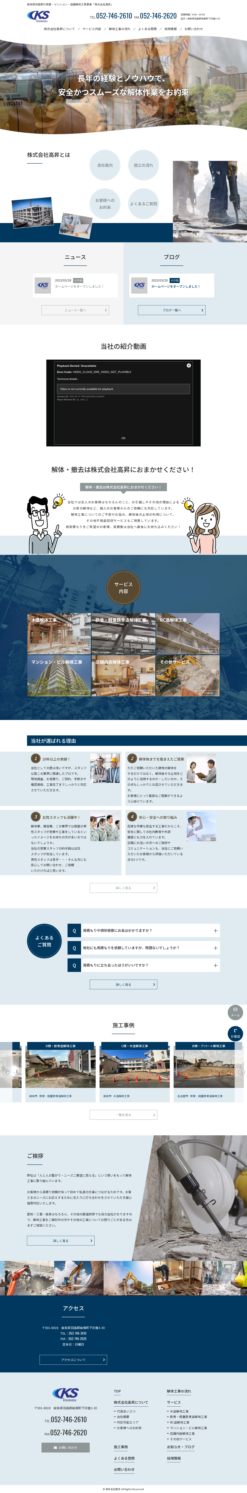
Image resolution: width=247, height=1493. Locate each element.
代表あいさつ (126, 1411)
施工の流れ (143, 165)
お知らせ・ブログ (181, 1446)
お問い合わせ (193, 28)
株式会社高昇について (131, 1402)
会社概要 (123, 1416)
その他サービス (181, 1438)
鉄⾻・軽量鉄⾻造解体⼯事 (188, 1416)
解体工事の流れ (119, 28)
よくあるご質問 (143, 203)
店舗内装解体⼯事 (182, 1433)
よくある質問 (147, 28)
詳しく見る (123, 887)
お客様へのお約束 (129, 1427)
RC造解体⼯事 (179, 1422)
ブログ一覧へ (171, 310)
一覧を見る (123, 1115)
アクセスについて (73, 1359)
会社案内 (105, 165)
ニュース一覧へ (75, 310)
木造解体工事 (179, 1411)
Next (241, 1072)
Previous (6, 1072)
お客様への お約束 (105, 203)
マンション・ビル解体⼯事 (188, 1427)
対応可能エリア (128, 1422)
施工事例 (121, 1446)
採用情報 (170, 28)
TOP (117, 1390)
